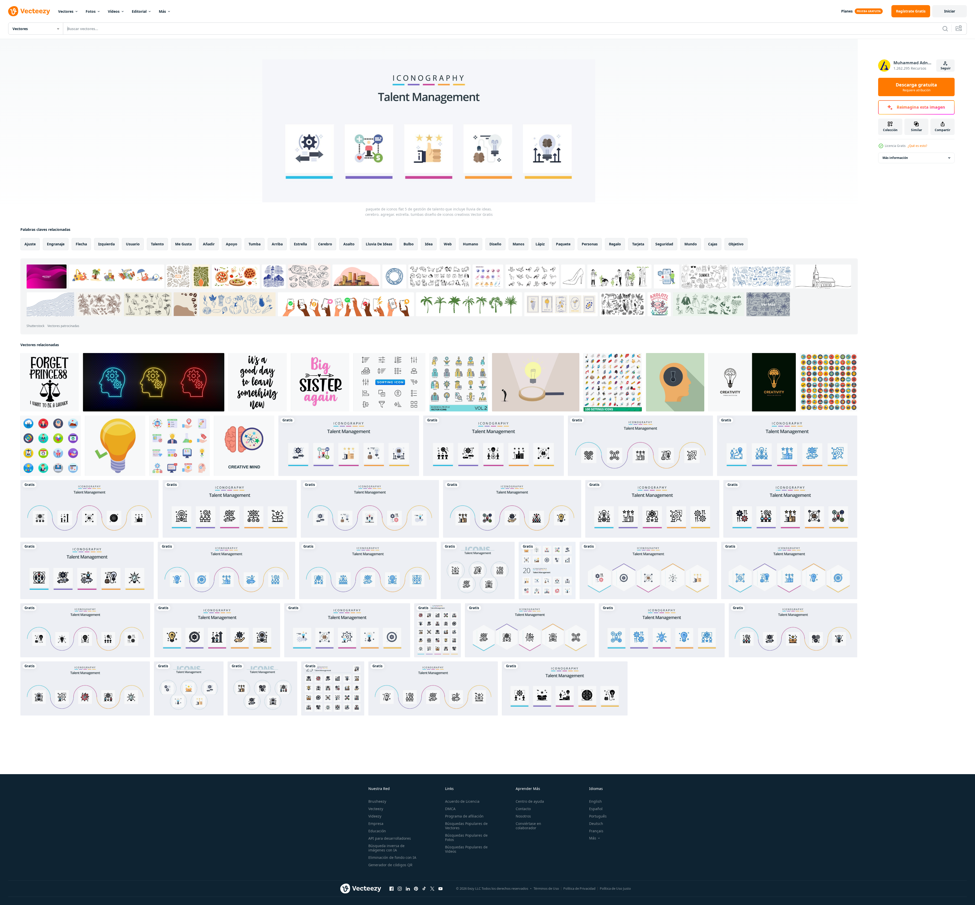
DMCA (450, 808)
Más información (895, 158)
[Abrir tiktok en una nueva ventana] (424, 888)
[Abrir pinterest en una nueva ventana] (416, 888)
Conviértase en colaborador (528, 825)
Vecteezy (375, 808)
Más (162, 11)
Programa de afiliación (464, 816)
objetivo (736, 244)
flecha (81, 244)
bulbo (409, 244)
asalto (349, 244)
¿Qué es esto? (917, 146)
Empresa (375, 823)
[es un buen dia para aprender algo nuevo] (257, 382)
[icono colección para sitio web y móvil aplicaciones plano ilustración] (828, 382)
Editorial (139, 11)
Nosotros (523, 816)
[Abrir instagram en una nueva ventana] (400, 888)
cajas (712, 244)
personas (590, 244)
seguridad (664, 244)
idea (429, 244)
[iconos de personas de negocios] (459, 382)
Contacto (523, 808)
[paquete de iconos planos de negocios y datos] (50, 446)
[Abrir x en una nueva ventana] (432, 888)
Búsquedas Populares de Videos (466, 849)
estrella (300, 244)
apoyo (231, 244)
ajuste (30, 244)
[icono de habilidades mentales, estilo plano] (675, 382)
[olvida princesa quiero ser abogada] (49, 382)
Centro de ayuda (530, 801)
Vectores (65, 11)
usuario (133, 244)
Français (596, 830)
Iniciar (949, 11)
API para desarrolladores (389, 838)
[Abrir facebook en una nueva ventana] (391, 888)
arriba (277, 244)
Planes (847, 11)
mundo (690, 244)
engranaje (55, 244)
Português (598, 816)
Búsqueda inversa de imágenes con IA (386, 847)
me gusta (183, 244)
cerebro (325, 244)
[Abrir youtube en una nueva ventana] (440, 888)
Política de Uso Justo (615, 888)
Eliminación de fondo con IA (392, 857)
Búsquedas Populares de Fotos (466, 837)
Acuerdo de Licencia (462, 801)
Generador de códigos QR (390, 864)
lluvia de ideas (379, 244)
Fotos (91, 11)
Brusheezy (377, 801)
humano (470, 244)
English (595, 801)
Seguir (946, 68)
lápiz (540, 244)
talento (157, 244)
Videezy (374, 816)
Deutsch (596, 823)
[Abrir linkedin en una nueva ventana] (408, 888)
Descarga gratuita (916, 87)
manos (518, 244)
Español (596, 808)
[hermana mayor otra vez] (320, 382)
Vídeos (114, 11)
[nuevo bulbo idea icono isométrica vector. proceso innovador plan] (115, 446)
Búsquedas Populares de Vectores (466, 825)
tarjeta (638, 244)
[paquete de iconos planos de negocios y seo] (179, 446)
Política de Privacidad (579, 888)
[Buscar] (945, 29)
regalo (615, 244)
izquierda (106, 244)
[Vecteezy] (29, 11)
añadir (209, 244)
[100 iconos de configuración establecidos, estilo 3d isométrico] (612, 382)
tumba (255, 244)
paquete (563, 244)
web (448, 244)
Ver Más (768, 304)
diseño (495, 244)
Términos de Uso (546, 888)
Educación (377, 830)
